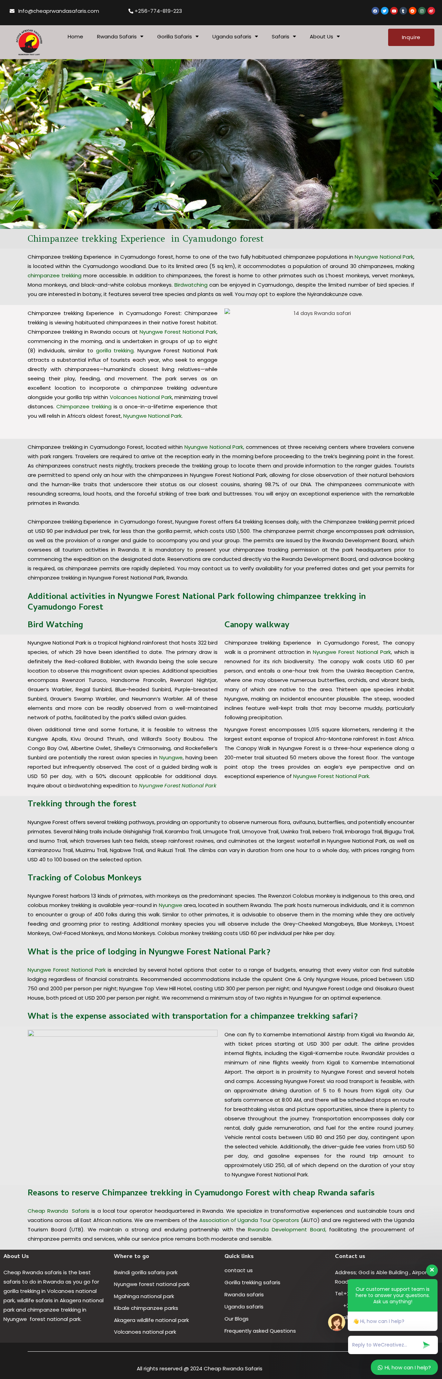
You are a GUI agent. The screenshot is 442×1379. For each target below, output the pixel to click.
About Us (321, 36)
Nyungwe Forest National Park (177, 785)
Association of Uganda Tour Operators (249, 1220)
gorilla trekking (115, 350)
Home (75, 36)
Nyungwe (171, 757)
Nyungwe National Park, (214, 447)
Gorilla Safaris (174, 36)
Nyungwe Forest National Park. (331, 776)
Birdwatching (191, 284)
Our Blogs (236, 1318)
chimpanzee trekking (54, 275)
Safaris (280, 36)
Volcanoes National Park (141, 397)
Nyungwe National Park (384, 256)
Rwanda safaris (244, 1294)
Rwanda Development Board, (287, 1229)
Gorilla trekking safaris (252, 1282)
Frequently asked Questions (260, 1330)
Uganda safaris (231, 36)
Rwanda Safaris (117, 36)
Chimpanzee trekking (84, 406)
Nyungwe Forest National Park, (179, 331)
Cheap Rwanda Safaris (58, 1210)
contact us (238, 1270)
